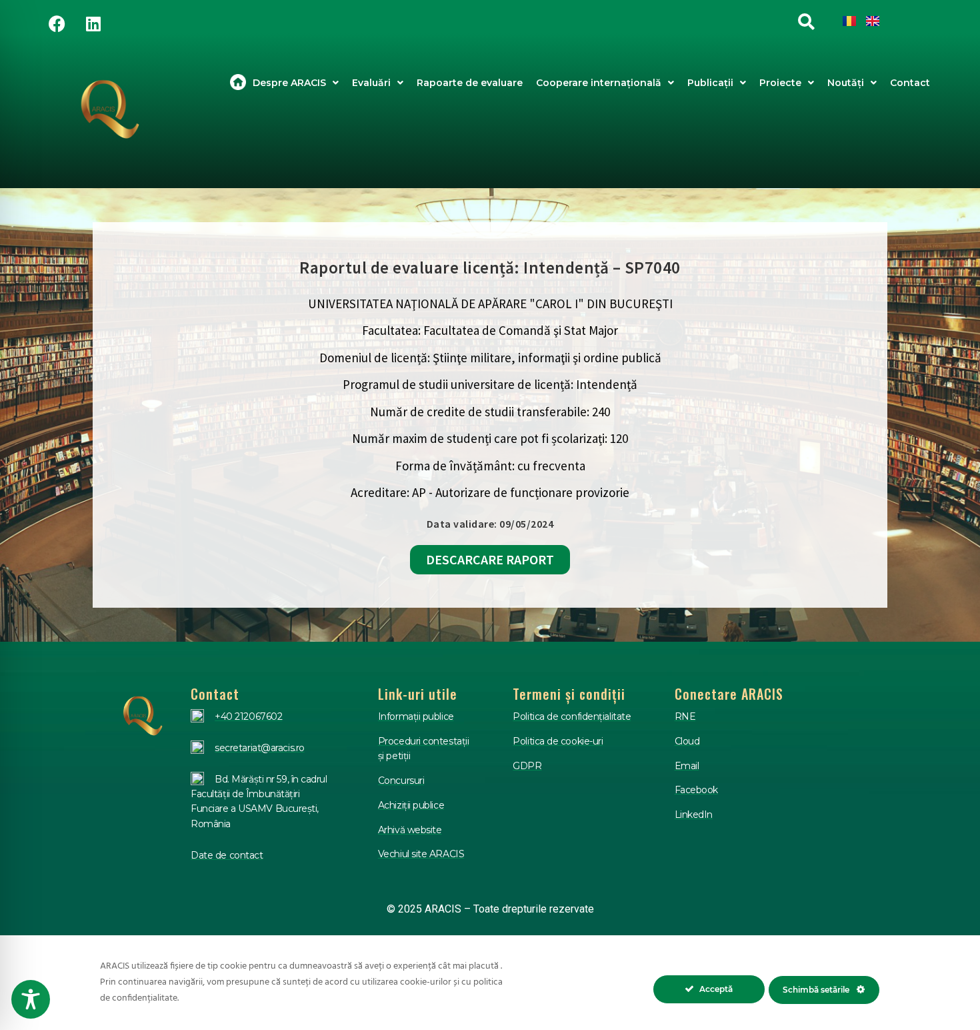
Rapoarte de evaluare (470, 83)
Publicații (710, 83)
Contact (910, 83)
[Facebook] (56, 23)
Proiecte (780, 83)
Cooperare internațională (598, 83)
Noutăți (845, 83)
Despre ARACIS (289, 83)
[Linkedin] (93, 23)
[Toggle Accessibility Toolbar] (30, 999)
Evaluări (371, 83)
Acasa (238, 82)
